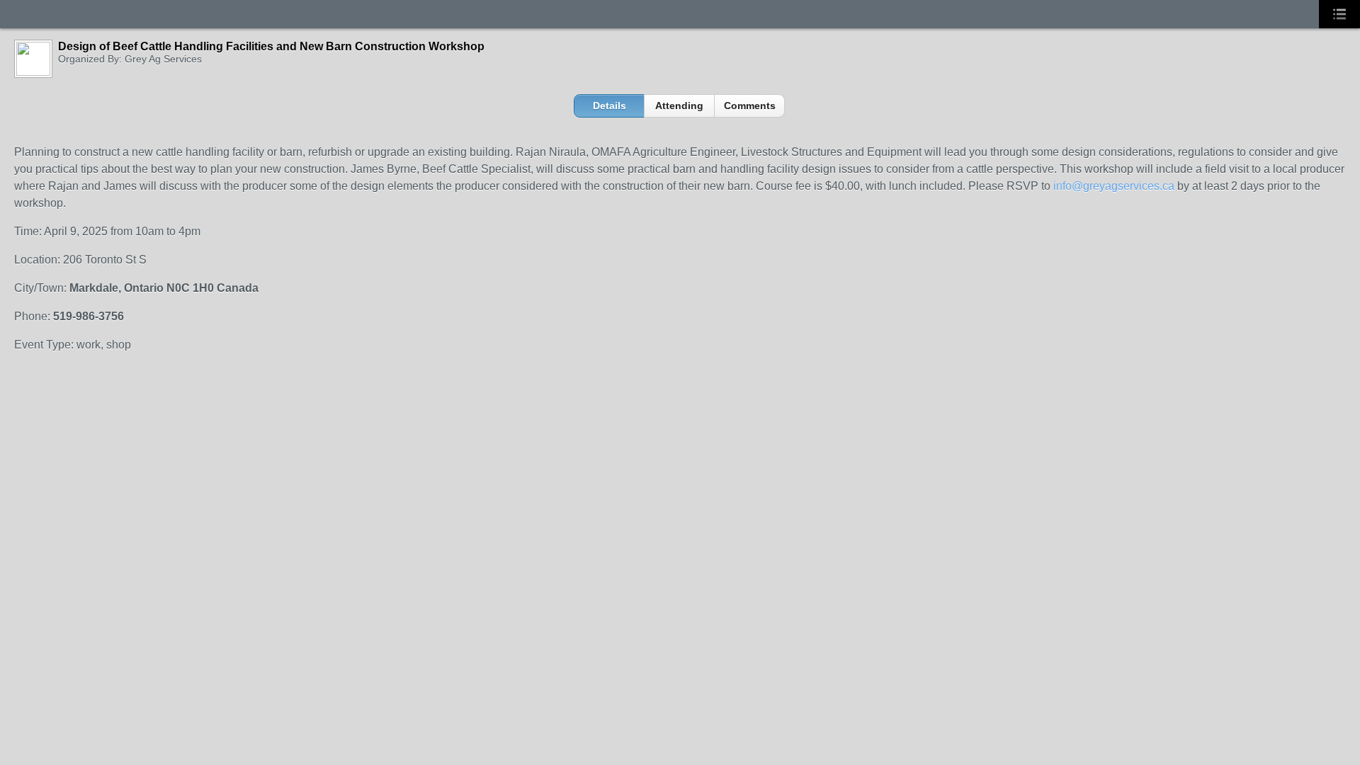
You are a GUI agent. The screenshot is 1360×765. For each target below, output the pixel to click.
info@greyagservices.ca (1113, 186)
